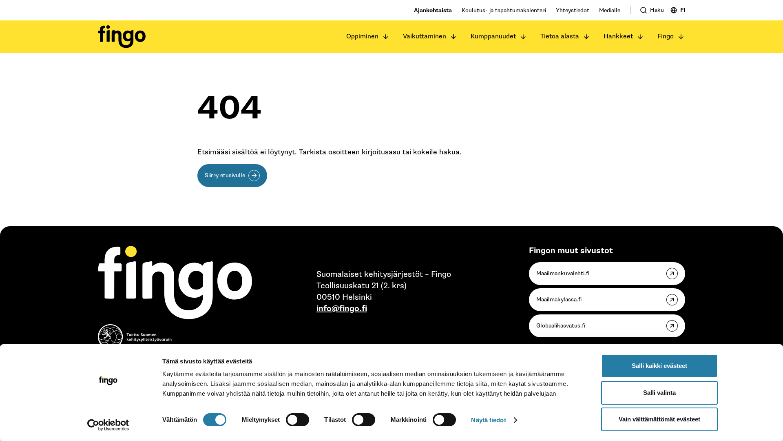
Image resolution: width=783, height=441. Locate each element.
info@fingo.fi (341, 308)
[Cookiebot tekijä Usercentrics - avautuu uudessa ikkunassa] (108, 425)
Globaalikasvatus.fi (560, 326)
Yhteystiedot (572, 10)
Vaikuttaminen (424, 36)
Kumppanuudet (493, 36)
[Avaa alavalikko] (386, 37)
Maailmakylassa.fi (559, 299)
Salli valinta (659, 392)
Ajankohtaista (433, 10)
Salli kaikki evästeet (659, 365)
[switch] (297, 419)
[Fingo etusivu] (122, 36)
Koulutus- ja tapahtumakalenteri (504, 10)
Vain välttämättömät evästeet (659, 419)
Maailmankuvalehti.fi (562, 273)
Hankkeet (618, 36)
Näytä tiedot (488, 419)
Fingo (665, 36)
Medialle (609, 10)
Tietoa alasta (559, 36)
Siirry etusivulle (225, 175)
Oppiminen (362, 36)
